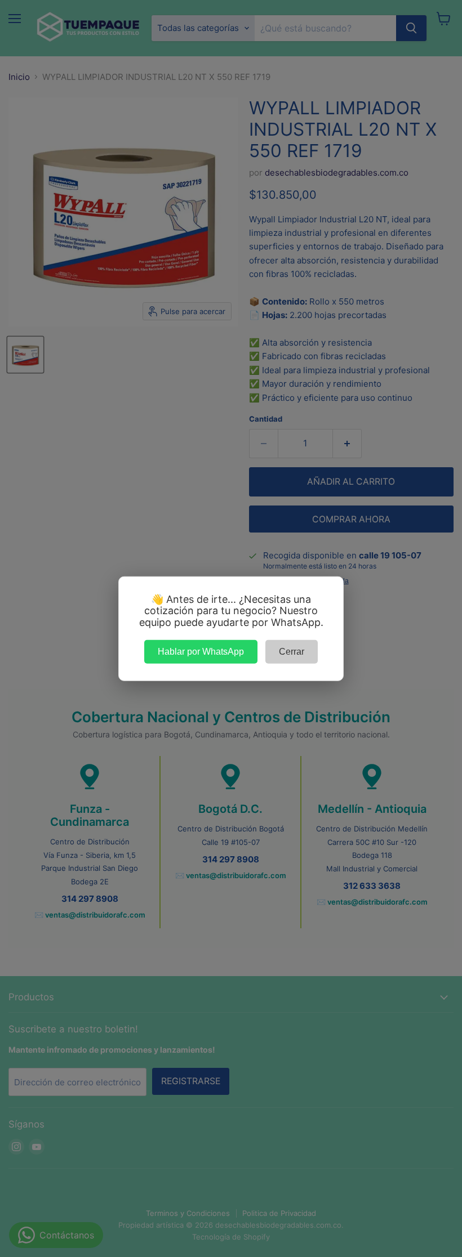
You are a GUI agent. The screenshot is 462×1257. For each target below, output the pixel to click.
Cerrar (291, 651)
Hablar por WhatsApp (201, 651)
